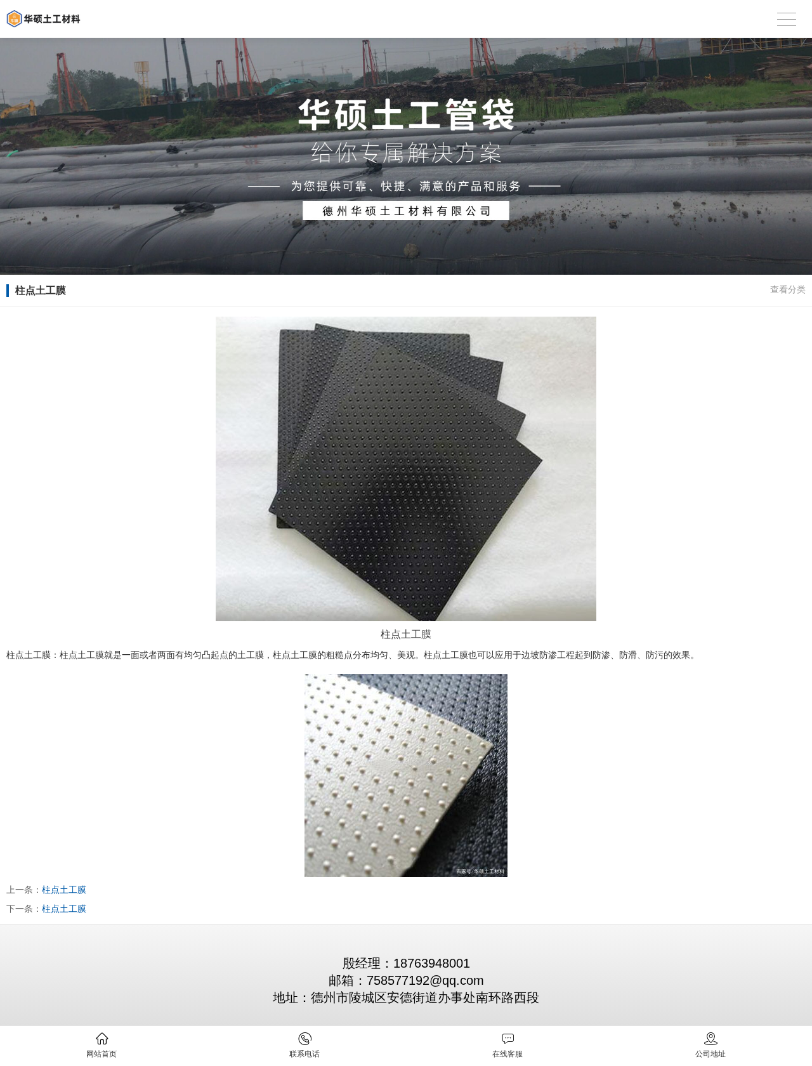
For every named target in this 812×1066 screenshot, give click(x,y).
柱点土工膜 (64, 890)
